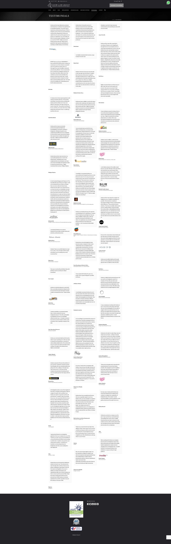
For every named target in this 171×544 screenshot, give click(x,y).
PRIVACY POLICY (76, 535)
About (54, 10)
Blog (59, 10)
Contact (101, 10)
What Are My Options (84, 10)
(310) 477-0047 (53, 1)
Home (49, 10)
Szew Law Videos (65, 10)
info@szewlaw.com (63, 1)
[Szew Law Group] (58, 5)
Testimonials (94, 10)
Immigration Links (74, 10)
